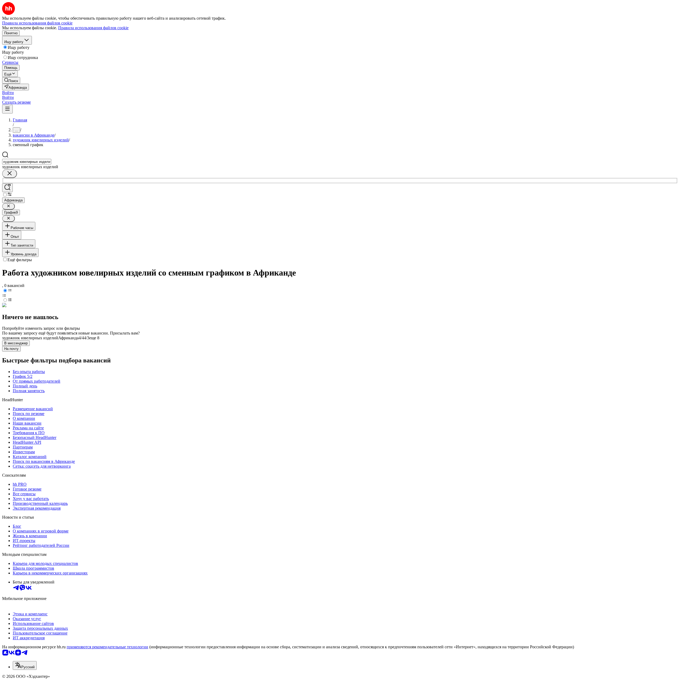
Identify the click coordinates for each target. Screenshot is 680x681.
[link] (11, 80)
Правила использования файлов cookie (93, 28)
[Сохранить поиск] (7, 187)
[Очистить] (9, 173)
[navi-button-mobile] (7, 109)
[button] (8, 92)
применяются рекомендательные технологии (107, 647)
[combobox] (26, 161)
